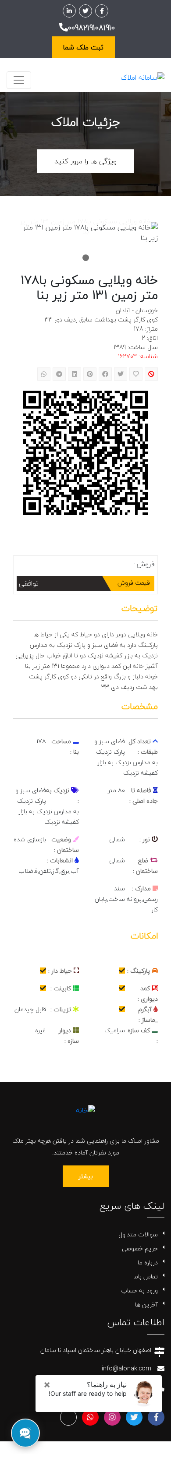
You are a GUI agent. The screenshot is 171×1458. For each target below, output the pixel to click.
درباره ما (148, 1262)
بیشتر (85, 1176)
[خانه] (85, 1109)
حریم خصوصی (140, 1248)
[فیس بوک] (101, 11)
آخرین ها (146, 1304)
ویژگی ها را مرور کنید (85, 161)
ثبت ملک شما (83, 47)
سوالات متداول (138, 1234)
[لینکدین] (69, 11)
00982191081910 (91, 28)
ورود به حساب (139, 1290)
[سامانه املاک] (142, 77)
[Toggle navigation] (19, 80)
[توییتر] (85, 11)
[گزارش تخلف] (151, 374)
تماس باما (145, 1276)
